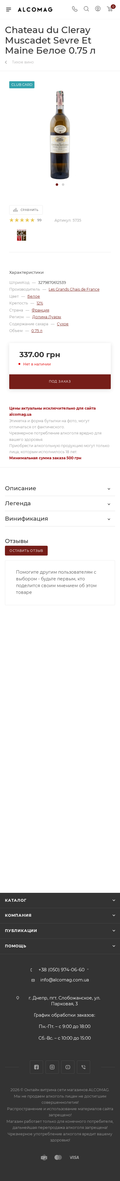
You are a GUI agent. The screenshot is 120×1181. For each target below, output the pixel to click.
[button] (57, 184)
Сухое (63, 324)
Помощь (15, 946)
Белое (33, 296)
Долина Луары (46, 317)
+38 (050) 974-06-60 (61, 970)
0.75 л (36, 330)
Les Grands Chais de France (74, 289)
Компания (18, 915)
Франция (40, 310)
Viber (83, 1067)
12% (40, 303)
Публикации (21, 930)
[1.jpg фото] (60, 135)
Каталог (15, 900)
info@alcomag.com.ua (64, 980)
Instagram (52, 1067)
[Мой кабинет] (98, 9)
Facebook (36, 1067)
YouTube (67, 1067)
